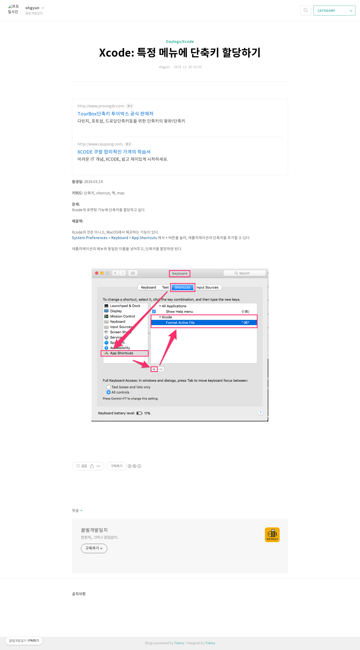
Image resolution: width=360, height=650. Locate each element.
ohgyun (32, 8)
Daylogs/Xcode (180, 41)
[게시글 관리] (98, 466)
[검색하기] (305, 10)
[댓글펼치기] (81, 510)
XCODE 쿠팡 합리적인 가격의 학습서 (114, 152)
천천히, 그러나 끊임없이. (99, 538)
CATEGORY (327, 11)
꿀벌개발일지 (94, 530)
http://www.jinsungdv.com (100, 106)
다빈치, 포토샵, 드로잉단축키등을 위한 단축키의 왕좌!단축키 (131, 121)
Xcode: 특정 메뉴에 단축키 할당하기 (180, 53)
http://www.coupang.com (100, 144)
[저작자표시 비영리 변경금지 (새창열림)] (134, 466)
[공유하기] (92, 466)
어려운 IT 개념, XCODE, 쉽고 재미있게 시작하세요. (122, 159)
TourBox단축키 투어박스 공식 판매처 (115, 114)
